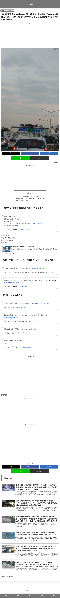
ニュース (5, 395)
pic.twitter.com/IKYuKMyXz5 (43, 303)
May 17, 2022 (26, 230)
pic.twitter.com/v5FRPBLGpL (36, 269)
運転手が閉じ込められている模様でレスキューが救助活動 (30, 198)
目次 (28, 193)
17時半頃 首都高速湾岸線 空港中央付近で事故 (27, 196)
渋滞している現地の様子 (22, 201)
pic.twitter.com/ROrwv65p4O (14, 283)
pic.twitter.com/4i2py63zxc (11, 317)
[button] (39, 158)
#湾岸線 (34, 223)
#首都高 (40, 223)
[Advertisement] (30, 35)
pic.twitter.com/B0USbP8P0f (11, 226)
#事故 (29, 223)
